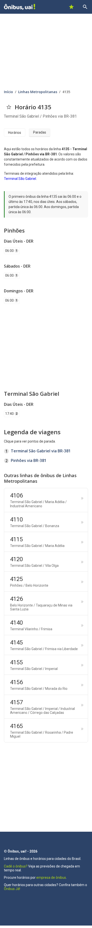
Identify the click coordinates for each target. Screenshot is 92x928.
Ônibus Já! (12, 889)
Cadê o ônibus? (15, 866)
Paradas (39, 132)
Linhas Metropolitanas (37, 91)
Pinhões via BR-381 (28, 460)
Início (8, 91)
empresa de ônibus (51, 877)
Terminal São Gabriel (20, 179)
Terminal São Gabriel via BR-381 (41, 451)
